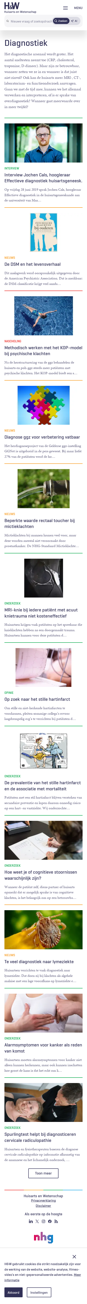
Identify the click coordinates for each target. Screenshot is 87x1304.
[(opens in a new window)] (43, 1238)
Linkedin (31, 1221)
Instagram (43, 1221)
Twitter (37, 1221)
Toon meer (43, 1173)
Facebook (50, 1221)
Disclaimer (43, 1205)
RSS (56, 1221)
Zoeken (62, 20)
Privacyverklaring (43, 1200)
